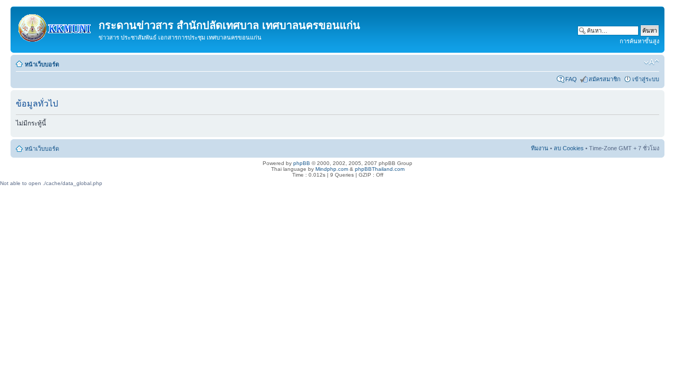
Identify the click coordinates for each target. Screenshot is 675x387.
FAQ (571, 79)
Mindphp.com (331, 169)
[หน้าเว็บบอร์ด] (56, 26)
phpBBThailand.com (379, 169)
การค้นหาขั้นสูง (639, 41)
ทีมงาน (539, 148)
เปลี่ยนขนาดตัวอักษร (651, 62)
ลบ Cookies (569, 148)
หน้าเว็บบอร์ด (42, 64)
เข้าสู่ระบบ (645, 79)
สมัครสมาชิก (605, 79)
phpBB (301, 163)
